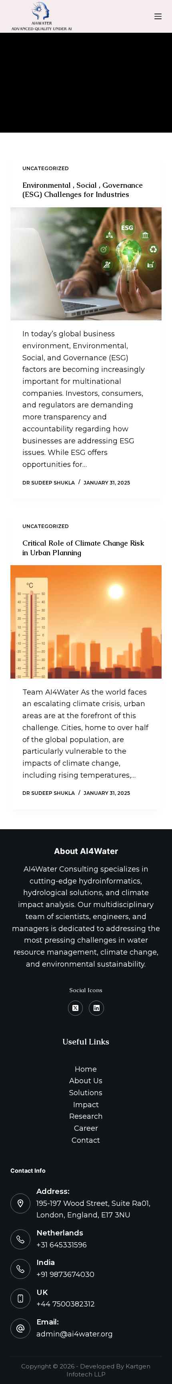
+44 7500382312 (65, 1304)
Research (86, 1116)
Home (86, 1069)
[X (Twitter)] (75, 1008)
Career (86, 1128)
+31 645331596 (61, 1245)
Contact (86, 1140)
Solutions (85, 1092)
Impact (86, 1104)
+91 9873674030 (65, 1274)
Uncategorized (45, 168)
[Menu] (158, 16)
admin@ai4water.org (74, 1334)
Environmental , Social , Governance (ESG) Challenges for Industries (82, 190)
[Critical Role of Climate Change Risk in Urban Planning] (86, 622)
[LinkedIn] (96, 1008)
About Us (85, 1080)
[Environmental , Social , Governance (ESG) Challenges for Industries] (86, 264)
